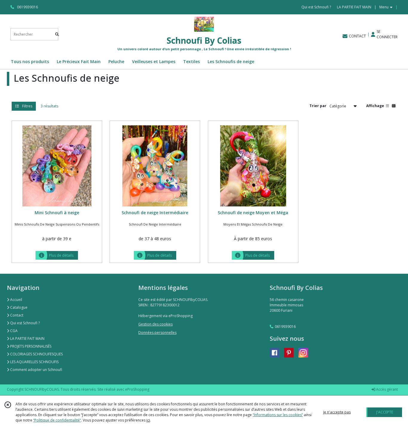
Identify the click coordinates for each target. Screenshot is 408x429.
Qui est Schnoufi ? (24, 322)
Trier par (317, 105)
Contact (16, 315)
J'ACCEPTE (384, 412)
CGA (13, 330)
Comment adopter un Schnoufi (35, 369)
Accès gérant (386, 389)
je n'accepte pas (337, 412)
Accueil (15, 299)
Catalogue (18, 307)
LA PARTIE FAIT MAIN (27, 338)
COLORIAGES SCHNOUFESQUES (36, 354)
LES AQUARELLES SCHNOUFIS (34, 361)
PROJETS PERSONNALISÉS (30, 346)
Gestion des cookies (155, 324)
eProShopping (137, 389)
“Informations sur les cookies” (278, 414)
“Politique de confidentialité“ (57, 420)
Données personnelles (157, 332)
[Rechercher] (57, 34)
